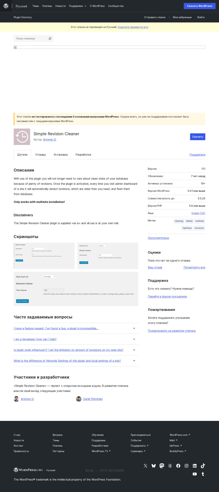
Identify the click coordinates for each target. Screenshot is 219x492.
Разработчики (100, 445)
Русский (50, 470)
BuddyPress (178, 451)
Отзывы (40, 154)
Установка (61, 154)
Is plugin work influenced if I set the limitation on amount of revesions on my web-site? (68, 350)
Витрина (57, 434)
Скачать (197, 136)
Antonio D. (49, 139)
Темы (56, 440)
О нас (17, 434)
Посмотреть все (194, 267)
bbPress (176, 445)
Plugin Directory (23, 17)
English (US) (198, 213)
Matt (174, 440)
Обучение (98, 434)
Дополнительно (158, 238)
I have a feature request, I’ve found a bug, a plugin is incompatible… (56, 328)
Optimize (187, 228)
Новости (19, 440)
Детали (22, 154)
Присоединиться (141, 434)
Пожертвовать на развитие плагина (172, 330)
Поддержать (140, 445)
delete (189, 221)
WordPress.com (180, 434)
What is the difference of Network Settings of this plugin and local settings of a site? (67, 360)
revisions (199, 228)
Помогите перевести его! (133, 27)
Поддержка (197, 154)
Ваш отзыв (155, 267)
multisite (199, 221)
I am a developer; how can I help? (35, 339)
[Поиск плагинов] (50, 38)
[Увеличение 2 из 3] (133, 247)
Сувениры (138, 451)
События (136, 440)
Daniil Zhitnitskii (92, 399)
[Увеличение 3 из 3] (133, 276)
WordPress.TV (101, 451)
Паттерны (58, 451)
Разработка (83, 154)
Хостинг (18, 445)
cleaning (179, 221)
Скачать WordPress (199, 5)
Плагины (57, 445)
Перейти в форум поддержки (167, 296)
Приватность (21, 451)
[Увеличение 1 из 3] (70, 247)
